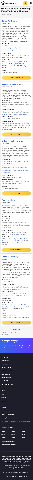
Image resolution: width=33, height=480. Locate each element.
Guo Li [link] (20, 48)
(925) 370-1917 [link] (10, 295)
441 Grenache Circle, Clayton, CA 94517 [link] (14, 181)
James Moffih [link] (16, 289)
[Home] (8, 3)
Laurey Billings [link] (23, 114)
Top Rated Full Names (8, 441)
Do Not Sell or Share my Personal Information (15, 421)
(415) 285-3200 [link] (20, 234)
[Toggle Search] (25, 3)
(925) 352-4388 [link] (20, 295)
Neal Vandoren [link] (6, 170)
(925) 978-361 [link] (6, 293)
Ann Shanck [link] (14, 114)
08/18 (3, 438)
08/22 (23, 431)
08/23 (13, 431)
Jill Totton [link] (25, 170)
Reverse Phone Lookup (17, 333)
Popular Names (7, 427)
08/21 (3, 434)
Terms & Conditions (7, 414)
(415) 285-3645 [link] (10, 234)
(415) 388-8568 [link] (20, 57)
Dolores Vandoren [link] (17, 170)
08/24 (3, 431)
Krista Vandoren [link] (6, 289)
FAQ (2, 394)
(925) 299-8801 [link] (16, 55)
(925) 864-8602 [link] (16, 177)
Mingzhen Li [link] (13, 48)
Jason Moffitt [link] (6, 172)
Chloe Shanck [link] (6, 114)
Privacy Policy (5, 417)
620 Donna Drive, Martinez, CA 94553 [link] (13, 125)
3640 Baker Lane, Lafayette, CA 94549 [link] (13, 62)
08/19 (23, 434)
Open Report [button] (15, 77)
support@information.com (16, 469)
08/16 (23, 438)
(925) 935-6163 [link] (6, 118)
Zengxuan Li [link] (5, 48)
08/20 (13, 434)
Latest (3, 401)
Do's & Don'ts (5, 411)
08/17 (13, 438)
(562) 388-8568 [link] (10, 57)
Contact (3, 397)
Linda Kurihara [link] (16, 225)
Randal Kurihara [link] (12, 50)
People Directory (5, 333)
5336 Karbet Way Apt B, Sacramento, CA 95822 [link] (16, 123)
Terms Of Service (11, 476)
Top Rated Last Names (8, 444)
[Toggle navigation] (30, 3)
